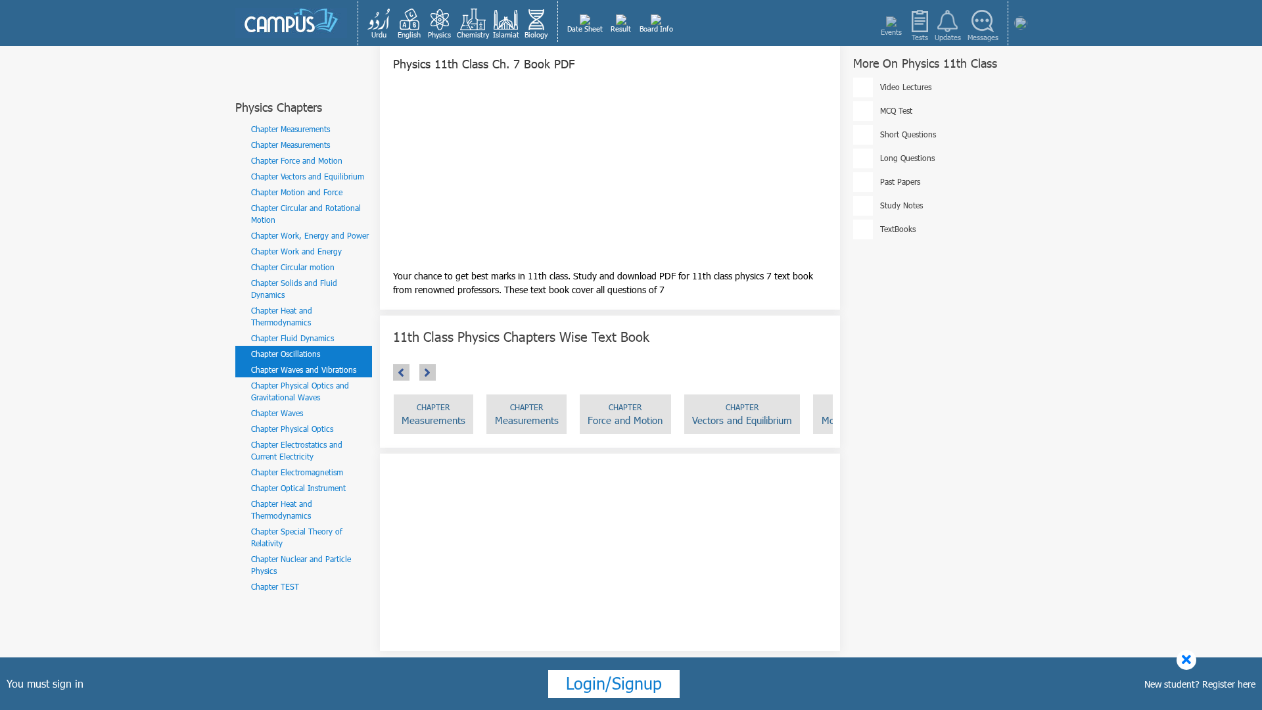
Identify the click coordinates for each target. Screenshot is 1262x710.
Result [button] (621, 28)
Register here (1228, 684)
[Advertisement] (610, 177)
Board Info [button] (656, 28)
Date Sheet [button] (585, 28)
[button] (379, 23)
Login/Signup (614, 683)
